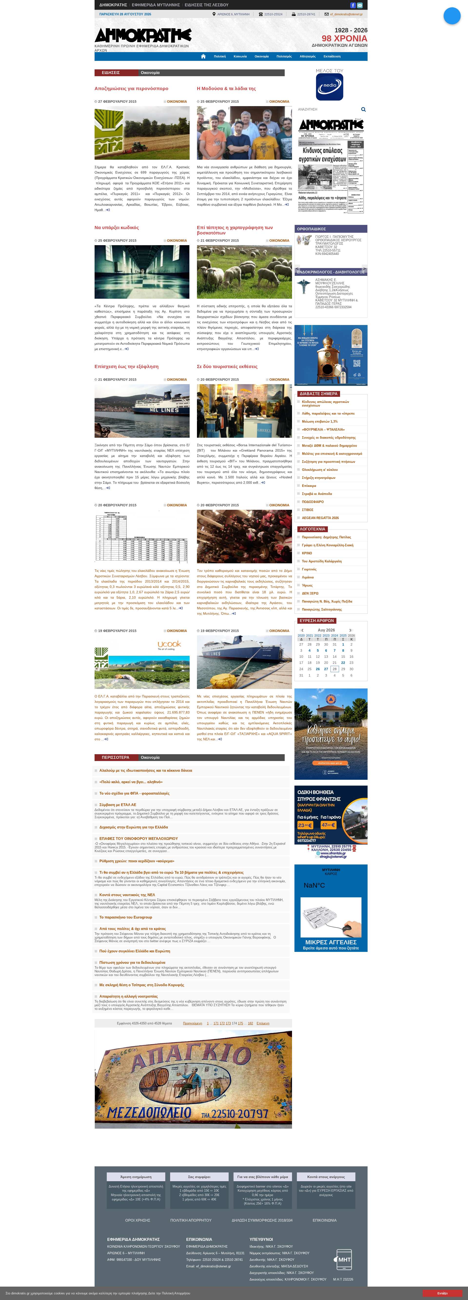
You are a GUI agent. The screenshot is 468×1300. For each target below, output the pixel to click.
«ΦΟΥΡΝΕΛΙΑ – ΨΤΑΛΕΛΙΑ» (323, 429)
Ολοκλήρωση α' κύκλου (320, 470)
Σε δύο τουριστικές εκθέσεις (227, 366)
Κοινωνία (240, 56)
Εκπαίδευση (332, 56)
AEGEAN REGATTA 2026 (320, 518)
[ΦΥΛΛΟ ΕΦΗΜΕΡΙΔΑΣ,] (331, 220)
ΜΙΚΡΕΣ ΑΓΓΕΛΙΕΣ (331, 944)
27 (326, 669)
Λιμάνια (308, 577)
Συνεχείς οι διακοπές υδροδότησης (329, 437)
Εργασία (133, 65)
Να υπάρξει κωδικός (117, 227)
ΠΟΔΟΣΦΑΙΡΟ (313, 502)
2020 (301, 635)
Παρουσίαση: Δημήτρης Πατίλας (326, 537)
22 (343, 663)
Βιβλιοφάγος (156, 65)
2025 (343, 635)
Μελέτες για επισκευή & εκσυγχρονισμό (332, 453)
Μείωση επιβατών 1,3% (320, 421)
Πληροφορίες (234, 65)
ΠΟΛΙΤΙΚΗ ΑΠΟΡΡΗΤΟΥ (191, 1220)
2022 (317, 635)
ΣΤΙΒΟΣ (307, 510)
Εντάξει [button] (443, 1293)
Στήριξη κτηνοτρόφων (318, 478)
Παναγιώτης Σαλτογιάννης (322, 609)
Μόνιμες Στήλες (108, 65)
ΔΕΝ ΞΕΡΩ (310, 593)
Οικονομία (262, 56)
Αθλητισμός (308, 56)
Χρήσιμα (194, 65)
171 (216, 1023)
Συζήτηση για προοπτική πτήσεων (328, 462)
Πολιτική (220, 56)
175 (240, 1023)
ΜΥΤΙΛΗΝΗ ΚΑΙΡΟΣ (331, 881)
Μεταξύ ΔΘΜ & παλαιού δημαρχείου (329, 445)
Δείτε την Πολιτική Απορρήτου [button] (169, 1293)
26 (318, 669)
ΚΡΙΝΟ (307, 553)
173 (228, 1023)
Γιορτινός (309, 569)
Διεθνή (212, 65)
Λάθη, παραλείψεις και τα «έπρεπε (328, 413)
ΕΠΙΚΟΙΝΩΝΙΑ (325, 1220)
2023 (326, 635)
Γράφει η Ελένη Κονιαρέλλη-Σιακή (327, 545)
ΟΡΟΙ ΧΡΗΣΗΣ (137, 1220)
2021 (309, 635)
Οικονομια (177, 101)
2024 (334, 635)
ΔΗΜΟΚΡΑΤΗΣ (113, 5)
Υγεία (176, 65)
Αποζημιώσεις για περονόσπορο (131, 88)
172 (222, 1023)
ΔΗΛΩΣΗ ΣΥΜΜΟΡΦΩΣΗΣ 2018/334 (262, 1220)
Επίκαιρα (309, 486)
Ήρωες (307, 585)
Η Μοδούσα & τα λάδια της (226, 88)
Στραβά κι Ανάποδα (317, 494)
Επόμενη (263, 1023)
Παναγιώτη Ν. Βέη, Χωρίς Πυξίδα (327, 601)
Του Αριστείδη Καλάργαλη (322, 561)
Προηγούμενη (192, 1023)
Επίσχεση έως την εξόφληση (127, 366)
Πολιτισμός (284, 56)
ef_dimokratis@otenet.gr (346, 14)
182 (250, 1023)
